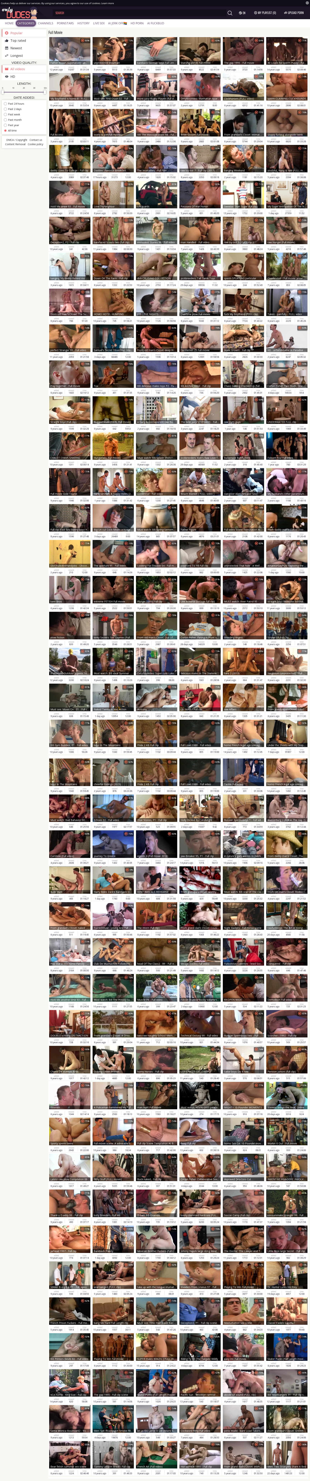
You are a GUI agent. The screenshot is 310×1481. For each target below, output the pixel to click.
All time (12, 130)
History (83, 23)
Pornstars (65, 23)
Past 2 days (15, 109)
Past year (13, 125)
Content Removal (15, 144)
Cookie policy (35, 144)
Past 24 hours (16, 103)
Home (9, 23)
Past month (15, 119)
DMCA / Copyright (16, 140)
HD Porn (137, 23)
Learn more (107, 3)
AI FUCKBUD (155, 23)
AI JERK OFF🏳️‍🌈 (117, 23)
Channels (45, 23)
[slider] (3, 92)
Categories (25, 23)
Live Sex (99, 23)
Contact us (36, 140)
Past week (14, 114)
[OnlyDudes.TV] (24, 12)
